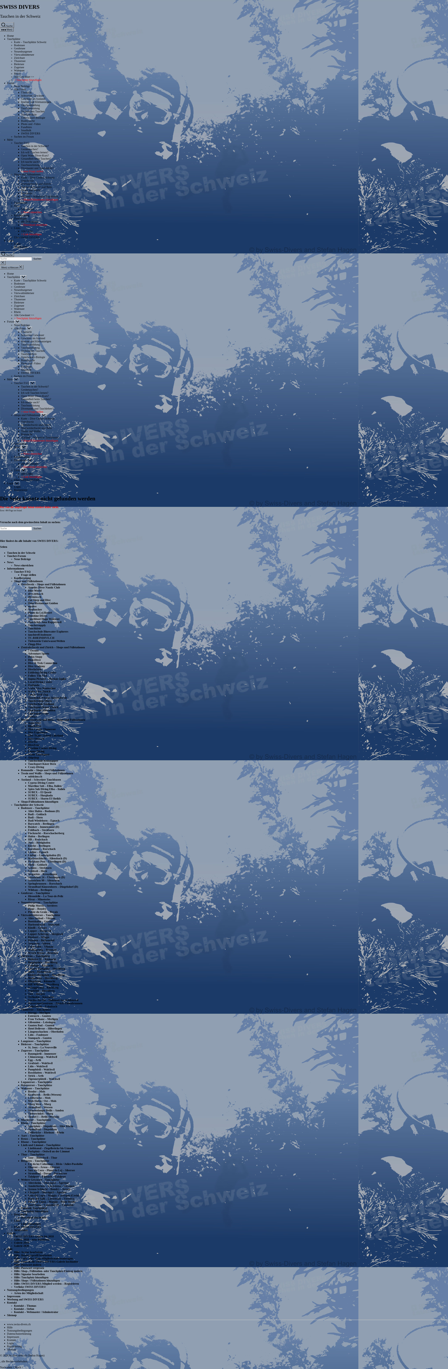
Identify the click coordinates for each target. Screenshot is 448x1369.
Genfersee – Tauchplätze (35, 893)
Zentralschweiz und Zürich (36, 183)
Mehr (10, 139)
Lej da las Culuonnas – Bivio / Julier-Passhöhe (55, 1163)
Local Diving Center (40, 681)
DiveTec (33, 741)
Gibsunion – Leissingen (41, 1022)
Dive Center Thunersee (42, 729)
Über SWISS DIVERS (27, 237)
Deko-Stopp (35, 656)
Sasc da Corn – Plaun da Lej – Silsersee (51, 1170)
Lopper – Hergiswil (39, 930)
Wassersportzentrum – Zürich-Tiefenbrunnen (55, 1003)
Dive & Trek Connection (42, 663)
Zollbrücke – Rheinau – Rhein (46, 1132)
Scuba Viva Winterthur (42, 688)
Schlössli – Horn (37, 870)
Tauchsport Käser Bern (42, 763)
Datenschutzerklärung (19, 1333)
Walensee (19, 70)
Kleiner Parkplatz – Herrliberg (46, 974)
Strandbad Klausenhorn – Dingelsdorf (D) (53, 886)
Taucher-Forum (16, 555)
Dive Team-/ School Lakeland (45, 735)
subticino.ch (35, 776)
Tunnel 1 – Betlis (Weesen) (43, 1116)
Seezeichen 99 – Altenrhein (44, 880)
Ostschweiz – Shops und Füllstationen (43, 584)
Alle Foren (20, 89)
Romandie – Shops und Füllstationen (43, 770)
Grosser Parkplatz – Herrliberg (46, 968)
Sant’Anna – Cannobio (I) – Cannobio (51, 1204)
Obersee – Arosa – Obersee (44, 1167)
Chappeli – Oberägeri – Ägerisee (47, 1192)
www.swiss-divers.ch (19, 1324)
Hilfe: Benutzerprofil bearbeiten (33, 1255)
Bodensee (19, 45)
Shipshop (33, 757)
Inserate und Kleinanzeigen (36, 101)
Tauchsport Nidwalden (41, 710)
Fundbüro (26, 127)
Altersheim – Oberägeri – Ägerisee (48, 1182)
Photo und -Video (31, 124)
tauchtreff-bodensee (39, 634)
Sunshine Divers (37, 615)
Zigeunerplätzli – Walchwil (44, 1078)
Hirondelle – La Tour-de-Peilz (45, 896)
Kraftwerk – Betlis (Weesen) (44, 1094)
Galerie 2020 (21, 1245)
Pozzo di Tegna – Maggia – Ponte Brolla (51, 1201)
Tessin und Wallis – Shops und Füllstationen (47, 773)
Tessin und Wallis (30, 190)
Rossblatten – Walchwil (42, 1072)
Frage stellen (28, 574)
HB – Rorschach (38, 839)
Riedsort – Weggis (38, 937)
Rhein (17, 73)
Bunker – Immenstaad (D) (43, 826)
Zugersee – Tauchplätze (35, 1050)
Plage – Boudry (37, 908)
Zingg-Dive (34, 644)
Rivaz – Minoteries (39, 899)
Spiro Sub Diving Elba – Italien (46, 789)
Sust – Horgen (36, 993)
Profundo (33, 685)
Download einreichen (33, 1217)
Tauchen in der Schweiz (20, 16)
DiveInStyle (35, 669)
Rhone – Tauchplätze (33, 1141)
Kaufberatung (21, 215)
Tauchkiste (34, 628)
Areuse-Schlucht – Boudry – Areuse (49, 1189)
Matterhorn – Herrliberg (42, 978)
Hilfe (10, 1249)
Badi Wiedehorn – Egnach (43, 820)
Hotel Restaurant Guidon (43, 603)
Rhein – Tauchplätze (33, 1123)
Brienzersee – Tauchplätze (36, 1085)
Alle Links (27, 231)
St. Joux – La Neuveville (42, 1047)
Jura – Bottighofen (39, 842)
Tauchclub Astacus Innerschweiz (47, 697)
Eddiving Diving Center (42, 672)
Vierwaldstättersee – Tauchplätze (40, 915)
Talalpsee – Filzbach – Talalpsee (47, 1176)
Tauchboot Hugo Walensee (44, 618)
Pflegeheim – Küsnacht (41, 981)
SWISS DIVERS (20, 7)
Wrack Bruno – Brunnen (43, 952)
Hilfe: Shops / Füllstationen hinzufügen (37, 1280)
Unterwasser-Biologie (33, 117)
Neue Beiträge (22, 86)
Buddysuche (28, 120)
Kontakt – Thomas (25, 1305)
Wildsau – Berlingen (40, 889)
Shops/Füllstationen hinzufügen (39, 801)
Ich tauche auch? (30, 161)
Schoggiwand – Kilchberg (43, 987)
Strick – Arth (36, 1075)
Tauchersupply (37, 625)
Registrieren (20, 246)
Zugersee (19, 67)
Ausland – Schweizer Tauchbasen (39, 196)
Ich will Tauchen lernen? (34, 152)
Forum (10, 83)
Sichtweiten (21, 1230)
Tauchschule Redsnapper (43, 760)
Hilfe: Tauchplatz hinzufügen (31, 1277)
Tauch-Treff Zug (38, 694)
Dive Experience (37, 732)
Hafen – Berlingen (39, 836)
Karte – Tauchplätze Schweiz (30, 42)
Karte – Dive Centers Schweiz (38, 177)
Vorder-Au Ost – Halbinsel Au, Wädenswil (53, 1000)
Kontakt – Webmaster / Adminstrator (36, 1312)
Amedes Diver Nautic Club (44, 587)
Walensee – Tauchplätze (35, 1088)
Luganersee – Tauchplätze (36, 1082)
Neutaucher (35, 609)
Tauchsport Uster (38, 713)
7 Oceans (33, 650)
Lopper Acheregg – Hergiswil (45, 934)
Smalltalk (26, 130)
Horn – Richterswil (39, 971)
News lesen (27, 209)
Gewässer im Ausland (33, 98)
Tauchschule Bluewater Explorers (48, 631)
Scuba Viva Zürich (39, 691)
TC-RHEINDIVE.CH (41, 637)
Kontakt (12, 1302)
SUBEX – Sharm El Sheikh (44, 798)
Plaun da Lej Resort (40, 612)
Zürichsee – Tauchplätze (35, 956)
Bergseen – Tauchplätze (35, 1160)
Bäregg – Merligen (39, 1012)
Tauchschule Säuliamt (41, 704)
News (17, 205)
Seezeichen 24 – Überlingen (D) (46, 877)
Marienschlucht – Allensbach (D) (47, 858)
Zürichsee (19, 57)
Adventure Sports (38, 653)
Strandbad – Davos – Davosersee (47, 1173)
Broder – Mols (36, 1091)
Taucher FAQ (21, 142)
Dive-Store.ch (36, 738)
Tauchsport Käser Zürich (43, 707)
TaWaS (32, 716)
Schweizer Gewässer (32, 95)
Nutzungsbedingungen (20, 1289)
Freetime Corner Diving (42, 748)
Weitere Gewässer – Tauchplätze (40, 1179)
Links (17, 227)
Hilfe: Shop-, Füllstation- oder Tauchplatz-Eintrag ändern (48, 1271)
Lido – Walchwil (37, 1066)
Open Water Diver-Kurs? (35, 155)
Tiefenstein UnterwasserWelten (46, 641)
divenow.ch (34, 596)
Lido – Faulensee (38, 1034)
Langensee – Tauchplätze (36, 1041)
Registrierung (14, 1346)
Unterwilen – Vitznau (40, 946)
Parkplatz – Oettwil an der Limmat (49, 1151)
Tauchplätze (13, 38)
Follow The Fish (37, 675)
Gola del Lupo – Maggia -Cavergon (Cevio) (53, 1195)
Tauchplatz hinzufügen (34, 1211)
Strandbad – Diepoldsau (42, 1129)
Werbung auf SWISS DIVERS (25, 1299)
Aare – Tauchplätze (32, 1135)
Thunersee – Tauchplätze (36, 1009)
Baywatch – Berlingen (41, 823)
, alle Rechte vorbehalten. (14, 1361)
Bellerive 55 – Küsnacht (42, 959)
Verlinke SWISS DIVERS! (30, 1286)
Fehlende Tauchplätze (34, 1208)
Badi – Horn (35, 817)
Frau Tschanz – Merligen (43, 1019)
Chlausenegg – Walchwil (42, 1056)
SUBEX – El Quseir (40, 792)
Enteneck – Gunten (39, 1015)
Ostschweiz (27, 180)
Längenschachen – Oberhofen (46, 1031)
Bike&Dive (34, 726)
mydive (32, 606)
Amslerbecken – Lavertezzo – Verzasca (51, 1186)
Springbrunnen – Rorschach (45, 883)
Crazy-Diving (36, 767)
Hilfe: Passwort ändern (27, 1264)
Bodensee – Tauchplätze (35, 807)
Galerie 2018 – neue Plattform (31, 1239)
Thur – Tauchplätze (33, 1154)
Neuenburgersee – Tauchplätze (39, 902)
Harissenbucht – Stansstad (43, 924)
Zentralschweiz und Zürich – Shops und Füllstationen (53, 647)
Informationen (15, 568)
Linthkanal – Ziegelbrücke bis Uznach (51, 1148)
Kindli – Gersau (37, 927)
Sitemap (12, 1315)
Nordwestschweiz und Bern (36, 187)
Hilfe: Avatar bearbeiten (28, 1252)
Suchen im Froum (24, 136)
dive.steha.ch (35, 593)
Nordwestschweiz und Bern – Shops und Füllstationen (53, 719)
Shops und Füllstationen (27, 174)
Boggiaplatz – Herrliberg (42, 962)
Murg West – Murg (39, 1104)
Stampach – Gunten (40, 1037)
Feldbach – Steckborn (41, 830)
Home (10, 35)
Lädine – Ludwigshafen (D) (44, 855)
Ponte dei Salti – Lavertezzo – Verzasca (51, 1198)
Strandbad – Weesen (40, 1107)
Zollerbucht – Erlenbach (42, 1006)
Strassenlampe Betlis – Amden (46, 1110)
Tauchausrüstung (30, 108)
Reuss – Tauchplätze (33, 1138)
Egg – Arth (34, 1060)
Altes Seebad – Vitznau (41, 918)
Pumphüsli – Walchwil (41, 1069)
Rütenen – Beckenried (41, 940)
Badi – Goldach (37, 814)
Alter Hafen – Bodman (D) (43, 811)
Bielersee (19, 64)
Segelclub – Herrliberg (41, 990)
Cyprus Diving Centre (41, 782)
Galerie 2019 (21, 1242)
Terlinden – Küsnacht (41, 997)
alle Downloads (29, 221)
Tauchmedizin (29, 114)
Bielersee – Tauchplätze (35, 1044)
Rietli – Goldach (37, 864)
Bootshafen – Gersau (40, 921)
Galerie (11, 1233)
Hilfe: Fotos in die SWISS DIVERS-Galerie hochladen (46, 1261)
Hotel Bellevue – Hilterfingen (45, 1028)
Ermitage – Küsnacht (40, 965)
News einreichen (23, 565)
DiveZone (34, 744)
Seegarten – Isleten (39, 943)
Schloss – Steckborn (40, 867)
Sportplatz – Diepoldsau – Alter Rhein (50, 1126)
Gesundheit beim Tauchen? (36, 158)
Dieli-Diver (34, 659)
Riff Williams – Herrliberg (43, 984)
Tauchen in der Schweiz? (35, 146)
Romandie (26, 193)
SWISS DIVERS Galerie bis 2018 (34, 1236)
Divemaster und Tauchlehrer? (37, 168)
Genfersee (19, 48)
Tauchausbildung (30, 105)
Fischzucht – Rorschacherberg (46, 833)
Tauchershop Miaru (40, 700)
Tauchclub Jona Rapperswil (44, 622)
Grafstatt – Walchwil (40, 1063)
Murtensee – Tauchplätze (36, 1119)
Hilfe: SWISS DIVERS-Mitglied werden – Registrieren (46, 1283)
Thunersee (20, 61)
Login (10, 240)
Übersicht (26, 92)
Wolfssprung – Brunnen (42, 949)
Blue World (35, 590)
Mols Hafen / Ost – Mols (42, 1100)
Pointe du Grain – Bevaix (43, 911)
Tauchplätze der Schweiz (29, 804)
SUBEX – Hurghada (40, 795)
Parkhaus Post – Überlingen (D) (47, 861)
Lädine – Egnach (38, 852)
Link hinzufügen (31, 1223)
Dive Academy (36, 666)
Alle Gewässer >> (24, 76)
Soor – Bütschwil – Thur (42, 1157)
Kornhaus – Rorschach (41, 848)
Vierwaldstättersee (24, 54)
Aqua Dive (34, 722)
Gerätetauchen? (29, 149)
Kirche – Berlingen (39, 845)
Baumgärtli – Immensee (42, 1053)
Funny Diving (36, 751)
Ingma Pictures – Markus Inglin (47, 678)
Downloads (20, 218)
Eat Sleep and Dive (39, 600)
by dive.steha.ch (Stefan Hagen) (26, 1355)
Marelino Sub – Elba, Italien (45, 785)
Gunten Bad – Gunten (41, 1025)
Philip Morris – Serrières (42, 905)
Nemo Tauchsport (38, 754)
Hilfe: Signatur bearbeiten (29, 1274)
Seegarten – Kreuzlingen (42, 874)
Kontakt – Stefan (24, 1308)
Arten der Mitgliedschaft (28, 1293)
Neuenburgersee (23, 51)
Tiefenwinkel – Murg (40, 1113)
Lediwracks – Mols (39, 1097)
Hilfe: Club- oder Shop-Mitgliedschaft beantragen (43, 1258)
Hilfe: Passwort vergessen (29, 1267)
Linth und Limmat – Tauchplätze (41, 1145)
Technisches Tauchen (33, 111)
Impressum (13, 1296)
